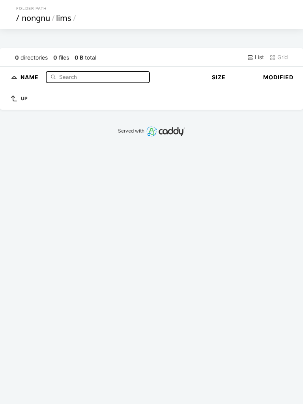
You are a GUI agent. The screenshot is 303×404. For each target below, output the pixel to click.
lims (63, 18)
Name (30, 76)
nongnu (36, 18)
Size (219, 77)
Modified (278, 77)
